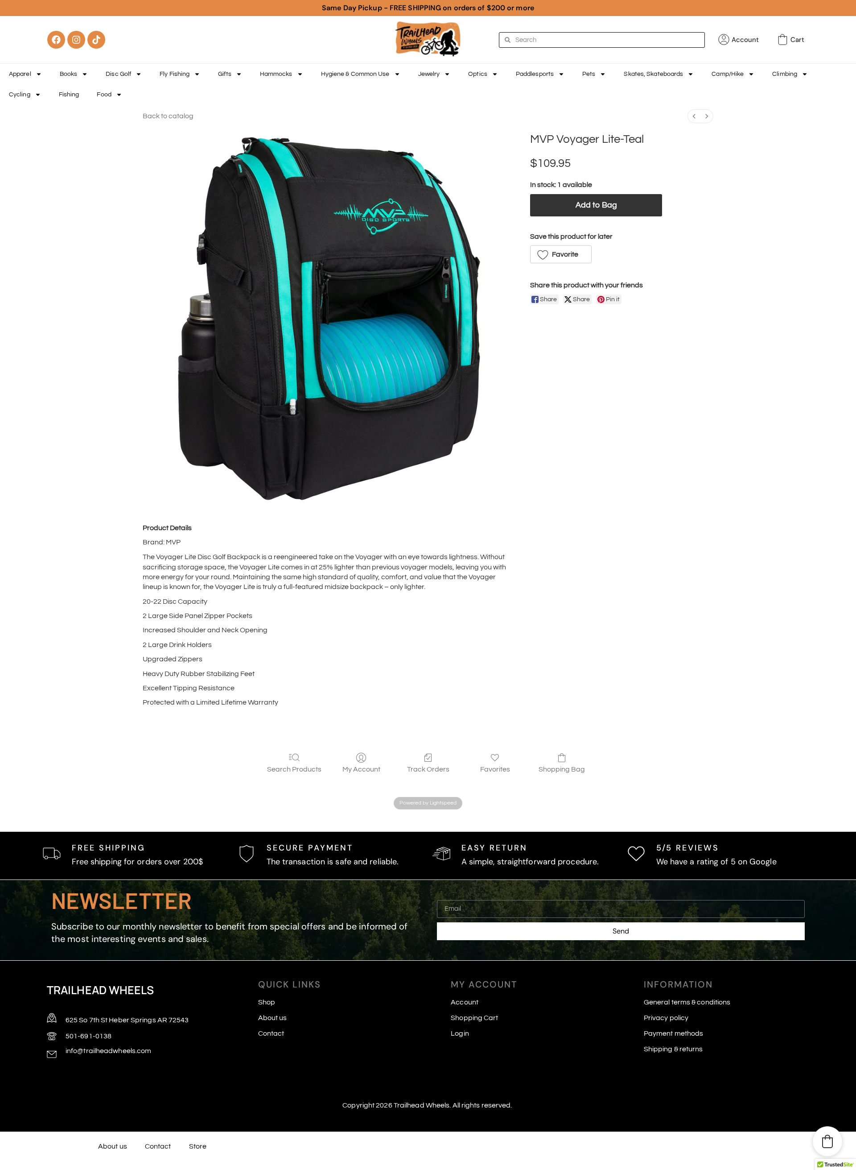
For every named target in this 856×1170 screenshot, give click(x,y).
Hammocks (276, 74)
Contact (271, 1033)
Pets (588, 74)
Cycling (19, 94)
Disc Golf (118, 74)
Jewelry (429, 74)
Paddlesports (535, 74)
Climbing (784, 74)
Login (460, 1033)
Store (198, 1146)
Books (69, 74)
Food (104, 94)
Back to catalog (168, 116)
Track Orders (428, 769)
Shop (266, 1002)
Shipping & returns (673, 1049)
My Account (361, 769)
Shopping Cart (474, 1017)
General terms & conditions (687, 1002)
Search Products (294, 769)
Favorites (495, 769)
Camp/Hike (728, 74)
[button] (561, 254)
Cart (797, 39)
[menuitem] (694, 116)
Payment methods (674, 1033)
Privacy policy (666, 1017)
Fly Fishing (174, 74)
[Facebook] (56, 40)
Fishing (69, 94)
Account (745, 39)
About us (272, 1017)
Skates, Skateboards (653, 74)
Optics (477, 74)
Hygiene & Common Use (355, 74)
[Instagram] (76, 40)
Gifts (224, 74)
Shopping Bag (562, 769)
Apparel (20, 74)
